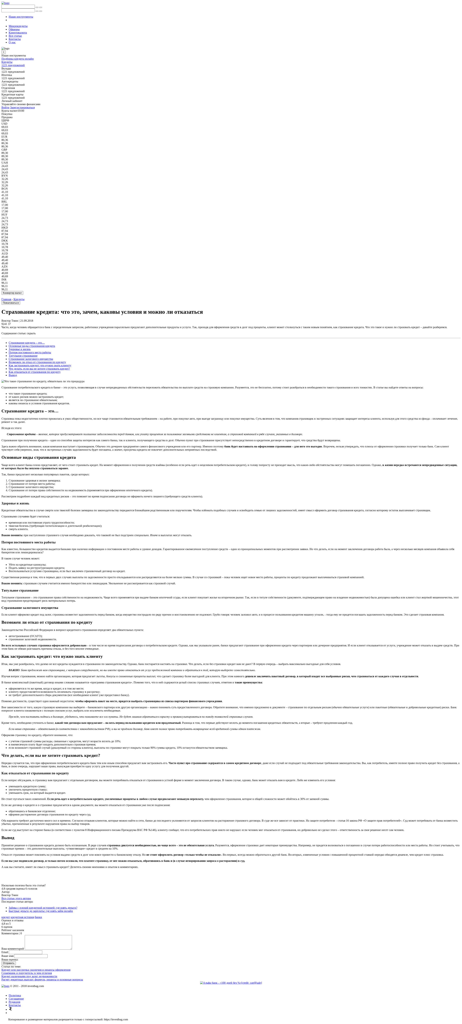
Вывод (13, 375)
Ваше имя (7, 955)
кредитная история (22, 917)
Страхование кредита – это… (27, 342)
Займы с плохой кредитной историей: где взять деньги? (43, 907)
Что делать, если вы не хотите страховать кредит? (39, 368)
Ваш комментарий (12, 948)
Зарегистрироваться (22, 107)
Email (4, 952)
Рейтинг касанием (12, 930)
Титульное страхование (23, 355)
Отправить (8, 963)
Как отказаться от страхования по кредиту (35, 371)
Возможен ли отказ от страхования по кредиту (37, 362)
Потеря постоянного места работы (30, 352)
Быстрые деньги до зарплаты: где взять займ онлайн (41, 911)
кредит (5, 917)
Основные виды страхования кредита (32, 345)
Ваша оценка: (9, 959)
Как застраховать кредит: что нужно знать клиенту (40, 365)
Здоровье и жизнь (19, 349)
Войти (5, 107)
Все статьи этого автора (16, 898)
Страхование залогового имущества (31, 358)
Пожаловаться (11, 302)
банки (38, 917)
